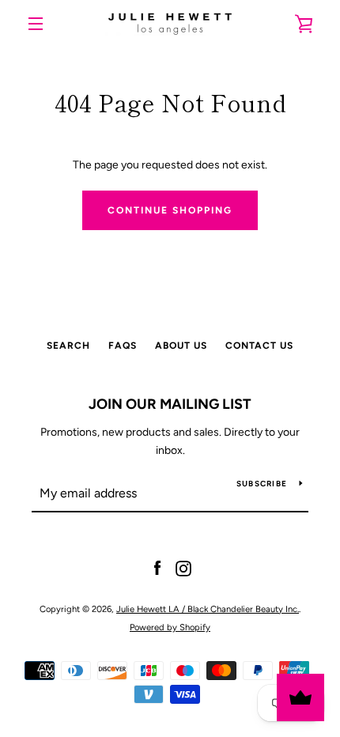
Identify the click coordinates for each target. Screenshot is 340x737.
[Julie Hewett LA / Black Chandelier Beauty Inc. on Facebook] (157, 568)
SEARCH (68, 345)
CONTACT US (259, 345)
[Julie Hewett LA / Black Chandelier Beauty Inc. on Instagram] (183, 568)
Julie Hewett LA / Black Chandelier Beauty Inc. (207, 608)
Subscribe (261, 483)
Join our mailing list (170, 404)
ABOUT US (181, 345)
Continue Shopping (170, 210)
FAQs (122, 345)
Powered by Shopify (170, 627)
